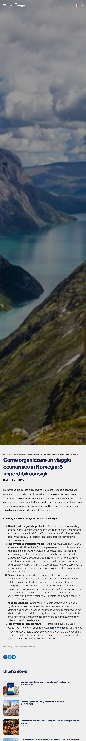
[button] (4, 5)
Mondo (5, 480)
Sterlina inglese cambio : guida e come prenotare (42, 701)
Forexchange (7, 454)
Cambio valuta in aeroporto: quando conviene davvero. (45, 682)
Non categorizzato (20, 454)
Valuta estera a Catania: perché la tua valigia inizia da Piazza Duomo (50, 739)
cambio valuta (57, 627)
